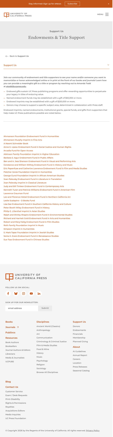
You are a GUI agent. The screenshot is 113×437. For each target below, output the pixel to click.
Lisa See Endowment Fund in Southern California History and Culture (37, 204)
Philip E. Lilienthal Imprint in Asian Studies (24, 211)
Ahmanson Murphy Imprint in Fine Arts (23, 140)
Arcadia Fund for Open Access (18, 150)
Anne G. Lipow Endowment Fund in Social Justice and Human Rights (37, 147)
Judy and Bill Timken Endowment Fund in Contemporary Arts (34, 186)
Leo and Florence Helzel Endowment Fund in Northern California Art (37, 197)
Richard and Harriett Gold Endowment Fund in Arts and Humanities (37, 218)
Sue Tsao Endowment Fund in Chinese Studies (26, 239)
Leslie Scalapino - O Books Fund (19, 200)
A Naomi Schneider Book (16, 143)
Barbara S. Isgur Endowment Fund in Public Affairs (28, 158)
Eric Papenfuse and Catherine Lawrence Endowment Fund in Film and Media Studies (45, 168)
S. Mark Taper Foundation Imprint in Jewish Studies (29, 232)
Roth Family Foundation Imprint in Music (24, 225)
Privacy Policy (92, 430)
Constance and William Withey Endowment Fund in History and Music (38, 165)
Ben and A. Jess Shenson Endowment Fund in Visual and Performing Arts (40, 161)
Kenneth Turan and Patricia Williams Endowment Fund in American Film (39, 190)
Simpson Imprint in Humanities (19, 229)
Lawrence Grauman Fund (16, 193)
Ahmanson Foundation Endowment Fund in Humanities (31, 136)
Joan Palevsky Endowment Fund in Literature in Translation (33, 179)
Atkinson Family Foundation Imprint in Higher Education (31, 154)
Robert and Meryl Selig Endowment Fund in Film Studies (31, 222)
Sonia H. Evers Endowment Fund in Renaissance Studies (31, 236)
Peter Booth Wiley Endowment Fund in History (27, 207)
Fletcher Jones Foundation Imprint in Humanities (28, 172)
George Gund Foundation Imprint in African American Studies (34, 175)
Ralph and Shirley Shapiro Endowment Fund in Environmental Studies (38, 215)
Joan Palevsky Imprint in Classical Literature (25, 182)
